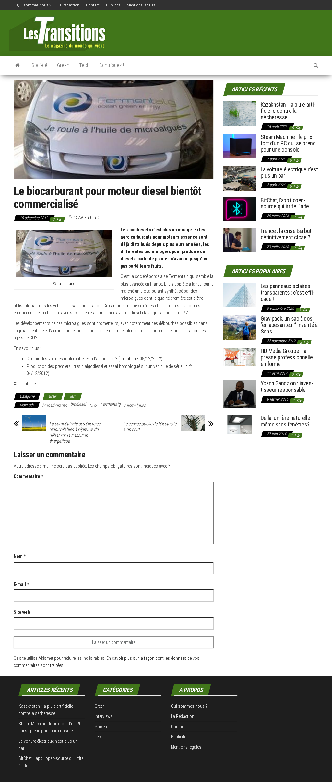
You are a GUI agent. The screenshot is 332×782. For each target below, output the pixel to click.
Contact (93, 5)
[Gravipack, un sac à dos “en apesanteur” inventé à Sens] (239, 327)
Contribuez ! (111, 65)
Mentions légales (141, 5)
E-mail (21, 584)
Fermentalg (111, 404)
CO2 (93, 405)
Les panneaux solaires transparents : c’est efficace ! (288, 292)
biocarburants (54, 405)
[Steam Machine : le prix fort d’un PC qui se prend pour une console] (239, 145)
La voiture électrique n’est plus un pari (289, 172)
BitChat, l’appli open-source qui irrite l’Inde (285, 203)
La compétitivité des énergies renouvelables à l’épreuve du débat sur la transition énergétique (74, 432)
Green (63, 65)
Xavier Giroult (90, 217)
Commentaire (28, 476)
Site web (22, 612)
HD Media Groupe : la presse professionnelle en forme (287, 357)
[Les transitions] (18, 65)
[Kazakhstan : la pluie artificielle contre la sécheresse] (239, 113)
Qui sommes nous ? (34, 5)
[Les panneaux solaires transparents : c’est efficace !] (239, 295)
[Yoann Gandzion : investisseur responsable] (239, 394)
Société (39, 65)
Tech (84, 65)
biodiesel (78, 404)
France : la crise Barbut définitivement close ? (286, 234)
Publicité (113, 5)
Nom (20, 556)
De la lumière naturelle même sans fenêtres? (285, 421)
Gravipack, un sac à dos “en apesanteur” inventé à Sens (289, 325)
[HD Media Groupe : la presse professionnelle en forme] (239, 357)
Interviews (104, 716)
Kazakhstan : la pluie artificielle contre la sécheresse (288, 111)
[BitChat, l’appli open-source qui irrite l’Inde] (239, 208)
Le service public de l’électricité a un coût (149, 426)
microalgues (135, 405)
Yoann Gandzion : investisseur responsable (287, 386)
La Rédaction (68, 5)
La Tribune (129, 358)
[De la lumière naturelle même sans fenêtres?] (239, 424)
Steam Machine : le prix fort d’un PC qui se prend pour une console (288, 143)
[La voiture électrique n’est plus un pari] (239, 178)
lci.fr (188, 366)
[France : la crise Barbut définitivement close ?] (239, 239)
